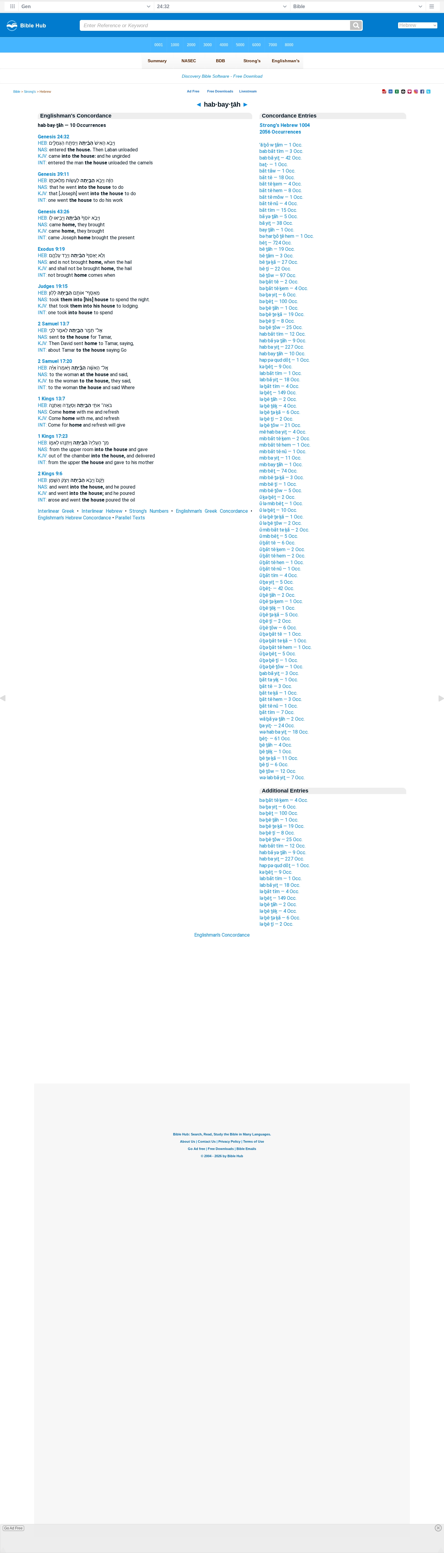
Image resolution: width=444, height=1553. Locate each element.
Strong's (30, 91)
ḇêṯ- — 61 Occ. (275, 738)
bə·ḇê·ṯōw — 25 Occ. (281, 327)
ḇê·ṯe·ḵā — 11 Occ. (278, 758)
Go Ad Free (13, 1528)
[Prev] (7, 712)
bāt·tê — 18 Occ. (277, 177)
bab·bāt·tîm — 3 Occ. (281, 151)
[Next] (436, 712)
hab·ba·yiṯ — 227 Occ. (281, 347)
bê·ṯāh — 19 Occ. (277, 249)
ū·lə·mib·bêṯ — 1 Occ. (281, 503)
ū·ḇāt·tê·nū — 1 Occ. (280, 569)
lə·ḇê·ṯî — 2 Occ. (276, 419)
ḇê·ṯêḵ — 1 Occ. (275, 751)
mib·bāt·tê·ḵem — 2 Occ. (284, 438)
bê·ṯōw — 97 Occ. (277, 275)
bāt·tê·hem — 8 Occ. (280, 190)
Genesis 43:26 (53, 212)
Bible (16, 91)
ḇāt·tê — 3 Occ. (275, 686)
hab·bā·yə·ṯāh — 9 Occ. (282, 341)
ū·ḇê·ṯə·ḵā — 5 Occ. (279, 615)
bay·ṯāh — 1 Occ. (276, 230)
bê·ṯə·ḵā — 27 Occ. (278, 262)
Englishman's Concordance (222, 935)
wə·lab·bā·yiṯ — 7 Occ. (282, 777)
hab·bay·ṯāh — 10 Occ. (282, 354)
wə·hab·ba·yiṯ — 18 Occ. (284, 732)
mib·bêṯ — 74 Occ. (278, 471)
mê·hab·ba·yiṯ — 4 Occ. (282, 432)
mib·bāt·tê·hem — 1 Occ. (284, 445)
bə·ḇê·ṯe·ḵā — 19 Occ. (281, 314)
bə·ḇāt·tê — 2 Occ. (278, 282)
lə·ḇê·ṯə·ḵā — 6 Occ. (279, 412)
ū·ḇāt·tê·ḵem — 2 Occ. (282, 549)
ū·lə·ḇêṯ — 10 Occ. (278, 510)
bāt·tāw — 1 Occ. (277, 171)
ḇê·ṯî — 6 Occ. (273, 764)
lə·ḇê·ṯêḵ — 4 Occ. (278, 406)
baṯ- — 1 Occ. (273, 164)
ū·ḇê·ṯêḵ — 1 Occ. (277, 608)
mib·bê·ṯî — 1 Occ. (278, 484)
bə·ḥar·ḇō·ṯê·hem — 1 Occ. (286, 236)
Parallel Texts (130, 518)
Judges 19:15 (53, 286)
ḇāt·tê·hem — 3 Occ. (280, 699)
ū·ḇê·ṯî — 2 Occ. (275, 621)
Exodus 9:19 (51, 249)
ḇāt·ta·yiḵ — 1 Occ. (278, 680)
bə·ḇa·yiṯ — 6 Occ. (278, 295)
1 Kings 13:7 (51, 399)
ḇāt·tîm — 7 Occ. (276, 712)
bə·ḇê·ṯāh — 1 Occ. (278, 308)
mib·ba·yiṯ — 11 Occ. (280, 458)
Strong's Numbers (149, 511)
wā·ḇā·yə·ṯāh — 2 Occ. (282, 719)
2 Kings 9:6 (50, 473)
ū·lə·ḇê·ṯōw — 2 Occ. (280, 523)
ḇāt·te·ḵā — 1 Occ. (278, 693)
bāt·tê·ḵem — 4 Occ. (280, 184)
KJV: (42, 156)
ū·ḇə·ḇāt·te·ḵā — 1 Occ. (283, 641)
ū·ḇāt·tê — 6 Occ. (277, 543)
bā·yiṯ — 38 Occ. (276, 223)
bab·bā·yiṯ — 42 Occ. (280, 158)
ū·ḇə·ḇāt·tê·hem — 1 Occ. (285, 647)
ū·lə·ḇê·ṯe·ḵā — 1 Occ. (281, 517)
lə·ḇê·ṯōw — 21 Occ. (280, 425)
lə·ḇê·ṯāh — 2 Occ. (278, 399)
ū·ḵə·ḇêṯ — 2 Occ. (277, 497)
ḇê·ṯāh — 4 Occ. (275, 745)
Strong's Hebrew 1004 (284, 125)
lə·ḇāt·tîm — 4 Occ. (279, 386)
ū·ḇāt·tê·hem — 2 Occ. (282, 556)
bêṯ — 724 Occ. (275, 243)
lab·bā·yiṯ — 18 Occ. (279, 380)
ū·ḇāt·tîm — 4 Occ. (278, 575)
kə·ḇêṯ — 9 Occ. (275, 367)
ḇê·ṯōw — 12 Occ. (277, 771)
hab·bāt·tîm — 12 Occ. (282, 334)
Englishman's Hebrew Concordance (74, 518)
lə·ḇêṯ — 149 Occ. (278, 393)
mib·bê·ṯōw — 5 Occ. (280, 490)
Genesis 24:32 (53, 137)
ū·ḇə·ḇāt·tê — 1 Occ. (280, 634)
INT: (42, 163)
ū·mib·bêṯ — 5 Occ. (278, 536)
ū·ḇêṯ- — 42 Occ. (276, 588)
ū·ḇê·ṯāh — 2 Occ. (277, 595)
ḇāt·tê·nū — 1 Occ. (278, 706)
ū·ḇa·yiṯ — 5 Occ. (276, 582)
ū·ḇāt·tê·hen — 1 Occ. (281, 562)
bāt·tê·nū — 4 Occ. (278, 203)
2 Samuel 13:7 (53, 324)
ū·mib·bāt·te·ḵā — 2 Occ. (284, 530)
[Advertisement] (222, 1047)
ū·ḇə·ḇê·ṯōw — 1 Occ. (281, 667)
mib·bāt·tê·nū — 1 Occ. (282, 451)
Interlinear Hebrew (102, 511)
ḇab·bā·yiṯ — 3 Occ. (279, 673)
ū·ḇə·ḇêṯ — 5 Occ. (277, 654)
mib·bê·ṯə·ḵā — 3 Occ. (281, 477)
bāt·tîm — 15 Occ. (278, 210)
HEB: (43, 143)
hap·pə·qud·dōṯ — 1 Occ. (284, 360)
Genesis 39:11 (53, 174)
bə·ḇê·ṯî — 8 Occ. (277, 321)
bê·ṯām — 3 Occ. (276, 256)
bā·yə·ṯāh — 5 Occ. (278, 216)
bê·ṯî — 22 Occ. (275, 269)
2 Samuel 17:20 (55, 361)
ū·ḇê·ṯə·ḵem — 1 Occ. (281, 601)
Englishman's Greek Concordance (212, 511)
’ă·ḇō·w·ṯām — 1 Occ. (280, 145)
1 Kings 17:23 (53, 436)
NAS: (43, 150)
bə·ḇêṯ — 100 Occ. (278, 301)
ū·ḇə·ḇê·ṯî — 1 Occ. (278, 660)
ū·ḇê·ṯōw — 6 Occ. (278, 628)
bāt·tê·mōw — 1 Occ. (281, 197)
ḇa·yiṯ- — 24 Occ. (277, 725)
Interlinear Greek (56, 511)
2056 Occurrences (280, 132)
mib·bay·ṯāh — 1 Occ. (281, 464)
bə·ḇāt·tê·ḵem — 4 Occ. (283, 288)
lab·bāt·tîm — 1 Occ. (280, 373)
